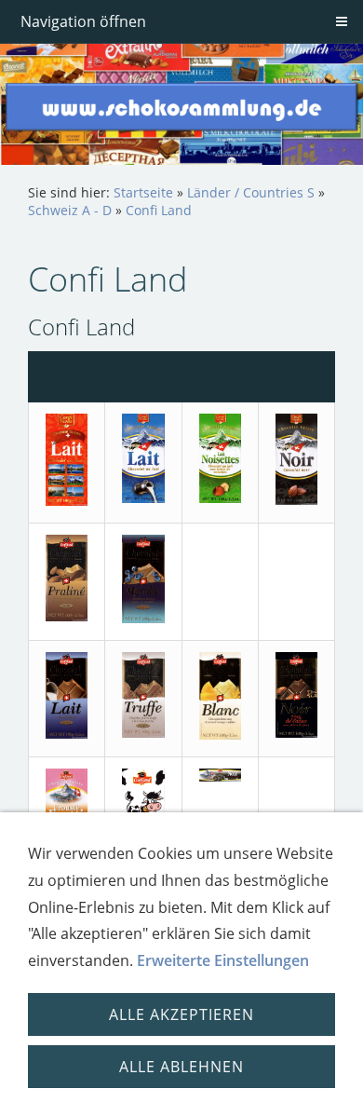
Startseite (143, 192)
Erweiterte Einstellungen (223, 960)
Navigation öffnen (83, 21)
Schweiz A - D (70, 210)
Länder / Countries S (251, 192)
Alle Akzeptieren (181, 1014)
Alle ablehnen (181, 1066)
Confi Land (159, 210)
